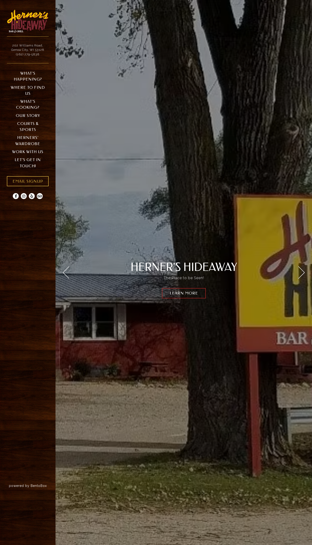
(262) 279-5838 (28, 54)
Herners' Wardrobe (27, 140)
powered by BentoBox (32, 486)
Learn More (184, 293)
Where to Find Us (28, 90)
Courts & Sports (28, 126)
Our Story (28, 115)
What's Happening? (28, 76)
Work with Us (27, 151)
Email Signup (28, 181)
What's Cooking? (28, 104)
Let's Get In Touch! (28, 162)
